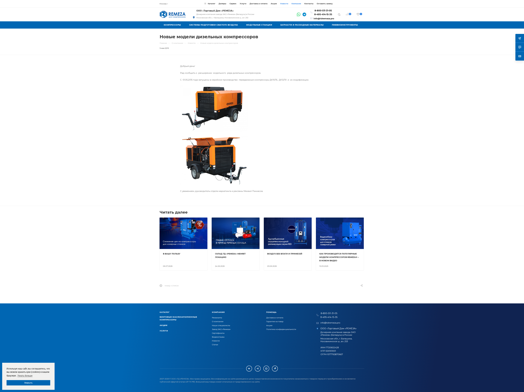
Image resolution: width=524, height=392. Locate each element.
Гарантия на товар (274, 321)
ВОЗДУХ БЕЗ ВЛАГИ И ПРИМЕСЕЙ (284, 254)
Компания (218, 312)
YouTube (266, 368)
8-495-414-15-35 (323, 14)
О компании (217, 321)
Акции (163, 325)
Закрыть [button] (28, 383)
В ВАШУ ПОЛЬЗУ (171, 254)
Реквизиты (217, 318)
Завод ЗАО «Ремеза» (221, 329)
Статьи (215, 344)
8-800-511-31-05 (323, 10)
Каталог (165, 312)
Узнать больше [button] (24, 375)
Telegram (258, 368)
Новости (216, 341)
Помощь (271, 312)
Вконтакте (249, 368)
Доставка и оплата (274, 318)
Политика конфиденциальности (281, 329)
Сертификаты (218, 333)
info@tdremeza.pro (324, 18)
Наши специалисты (221, 325)
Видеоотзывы (218, 337)
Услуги (164, 331)
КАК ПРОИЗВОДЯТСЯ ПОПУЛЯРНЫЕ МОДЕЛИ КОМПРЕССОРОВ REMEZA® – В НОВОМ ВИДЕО (339, 257)
